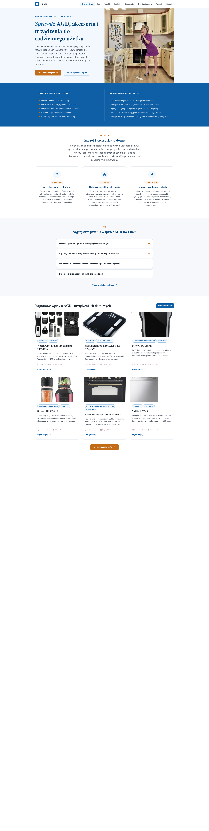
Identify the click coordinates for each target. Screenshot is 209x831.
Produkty (107, 4)
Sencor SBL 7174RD (47, 411)
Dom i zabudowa (145, 4)
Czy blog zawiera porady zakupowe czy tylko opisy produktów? (89, 253)
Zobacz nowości (163, 306)
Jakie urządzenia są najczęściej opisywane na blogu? (84, 243)
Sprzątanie (129, 4)
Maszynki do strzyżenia (144, 341)
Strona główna (87, 4)
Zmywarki (149, 406)
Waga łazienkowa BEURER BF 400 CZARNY (102, 347)
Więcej (159, 4)
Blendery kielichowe (48, 406)
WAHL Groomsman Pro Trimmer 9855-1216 (54, 347)
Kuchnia (117, 4)
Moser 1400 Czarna (142, 345)
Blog (98, 4)
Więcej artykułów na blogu (103, 285)
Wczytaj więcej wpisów (102, 447)
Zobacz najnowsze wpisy (76, 72)
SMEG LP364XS (140, 411)
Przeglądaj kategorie (46, 72)
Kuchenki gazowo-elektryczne (100, 406)
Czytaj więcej (42, 369)
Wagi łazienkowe (104, 341)
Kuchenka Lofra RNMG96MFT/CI (103, 414)
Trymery (53, 341)
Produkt (43, 341)
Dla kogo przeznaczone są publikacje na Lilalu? (81, 274)
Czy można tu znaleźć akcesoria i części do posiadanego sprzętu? (90, 263)
